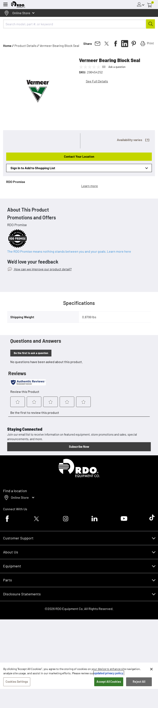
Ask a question (116, 66)
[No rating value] (90, 67)
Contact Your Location (79, 156)
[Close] (151, 669)
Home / (8, 45)
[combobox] (79, 24)
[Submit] (150, 24)
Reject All (139, 681)
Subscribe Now (79, 446)
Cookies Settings (17, 681)
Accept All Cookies (108, 681)
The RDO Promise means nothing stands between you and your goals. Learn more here (69, 251)
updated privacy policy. (109, 673)
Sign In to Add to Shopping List (32, 168)
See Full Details (97, 81)
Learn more (89, 186)
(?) (147, 140)
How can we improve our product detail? (42, 269)
